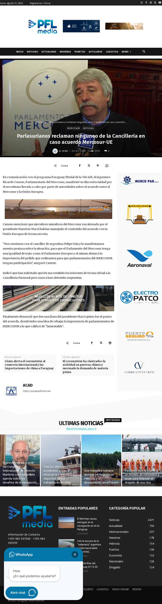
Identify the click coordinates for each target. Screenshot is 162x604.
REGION (137, 589)
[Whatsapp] (141, 3)
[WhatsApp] (107, 165)
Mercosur (40, 122)
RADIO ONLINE (120, 589)
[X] (89, 165)
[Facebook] (146, 3)
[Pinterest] (98, 165)
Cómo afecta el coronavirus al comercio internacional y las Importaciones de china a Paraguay (29, 365)
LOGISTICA (103, 589)
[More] (110, 343)
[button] (144, 52)
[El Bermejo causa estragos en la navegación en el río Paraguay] (66, 522)
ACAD (65, 151)
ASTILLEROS (86, 589)
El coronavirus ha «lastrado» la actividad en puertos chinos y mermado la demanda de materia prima (85, 367)
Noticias (88, 128)
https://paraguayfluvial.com (36, 391)
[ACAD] (56, 151)
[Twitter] (155, 3)
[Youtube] (159, 3)
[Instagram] (151, 3)
